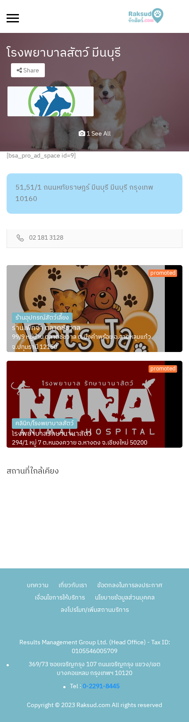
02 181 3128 (46, 238)
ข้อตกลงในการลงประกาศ (129, 585)
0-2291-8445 (101, 686)
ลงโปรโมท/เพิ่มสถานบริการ (95, 610)
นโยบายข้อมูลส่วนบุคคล (125, 598)
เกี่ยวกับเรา (72, 585)
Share (30, 70)
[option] (50, 101)
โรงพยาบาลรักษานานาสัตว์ (52, 434)
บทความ (37, 585)
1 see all (98, 134)
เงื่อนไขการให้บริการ (60, 598)
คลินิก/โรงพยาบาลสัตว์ (44, 423)
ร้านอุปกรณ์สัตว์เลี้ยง (42, 318)
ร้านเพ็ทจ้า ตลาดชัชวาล (46, 328)
